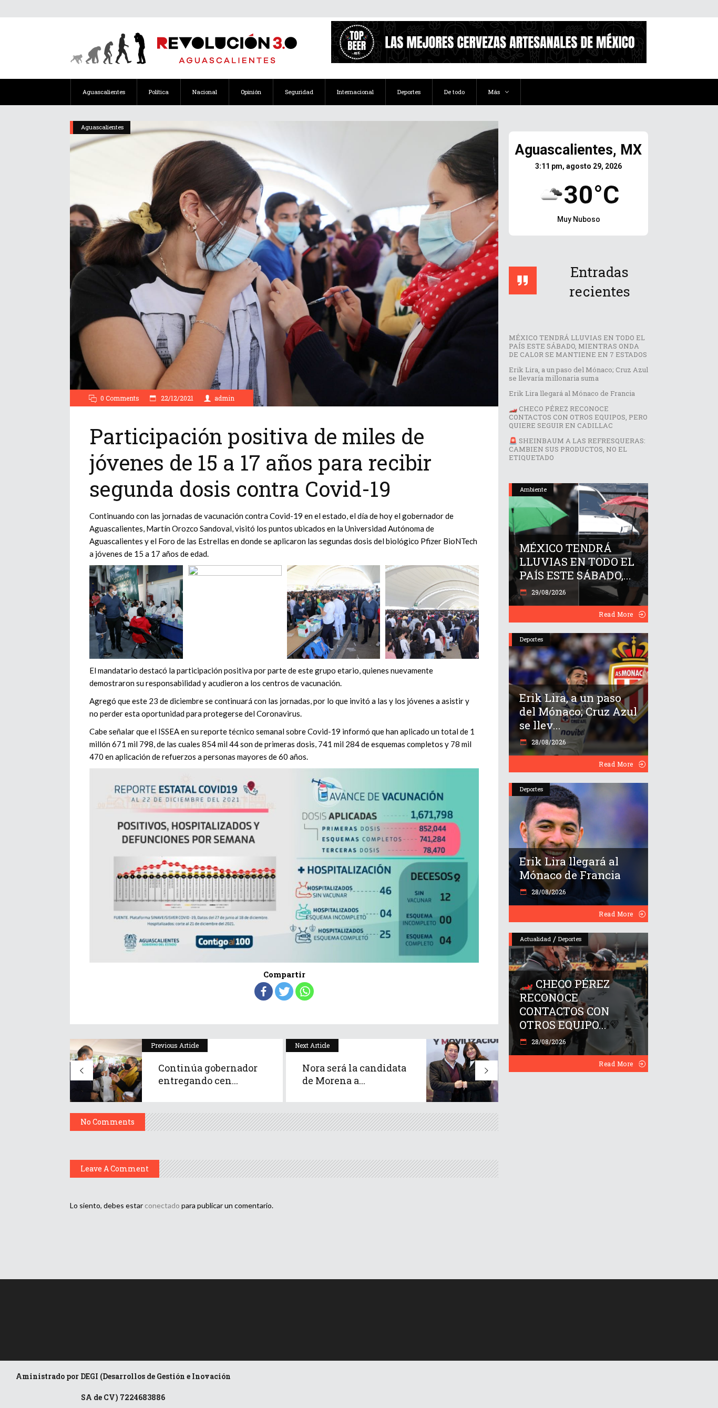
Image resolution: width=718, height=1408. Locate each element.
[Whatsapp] (304, 991)
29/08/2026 (548, 592)
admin (224, 398)
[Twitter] (284, 991)
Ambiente (533, 489)
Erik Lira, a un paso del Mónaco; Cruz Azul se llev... (578, 711)
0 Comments (119, 398)
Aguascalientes (102, 127)
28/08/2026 (548, 742)
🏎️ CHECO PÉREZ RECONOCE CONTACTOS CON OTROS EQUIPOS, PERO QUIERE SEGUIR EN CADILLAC (578, 417)
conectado (162, 1205)
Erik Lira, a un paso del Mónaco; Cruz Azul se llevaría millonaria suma (578, 374)
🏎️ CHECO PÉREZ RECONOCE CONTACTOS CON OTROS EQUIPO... (564, 1004)
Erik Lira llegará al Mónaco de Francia (572, 393)
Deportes (531, 639)
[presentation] (76, 612)
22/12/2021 (176, 398)
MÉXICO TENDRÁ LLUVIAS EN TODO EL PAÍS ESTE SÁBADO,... (576, 561)
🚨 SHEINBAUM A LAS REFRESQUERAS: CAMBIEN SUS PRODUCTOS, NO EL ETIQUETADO (577, 449)
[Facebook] (263, 991)
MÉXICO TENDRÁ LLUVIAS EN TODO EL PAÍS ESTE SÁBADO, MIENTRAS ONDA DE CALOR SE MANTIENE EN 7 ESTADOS (578, 346)
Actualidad (535, 939)
